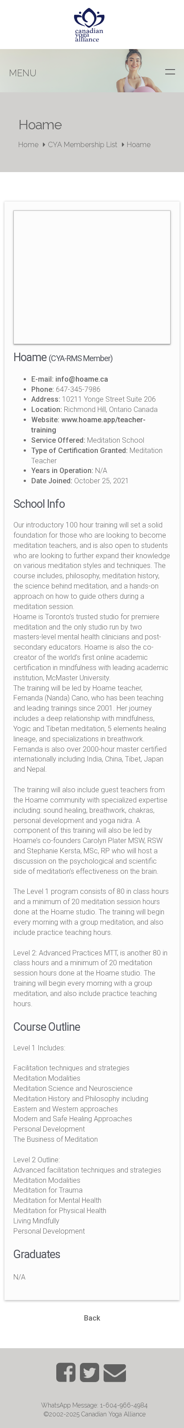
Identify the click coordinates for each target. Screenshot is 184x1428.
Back (92, 1318)
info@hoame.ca (81, 379)
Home (28, 144)
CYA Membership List (82, 144)
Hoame (139, 144)
